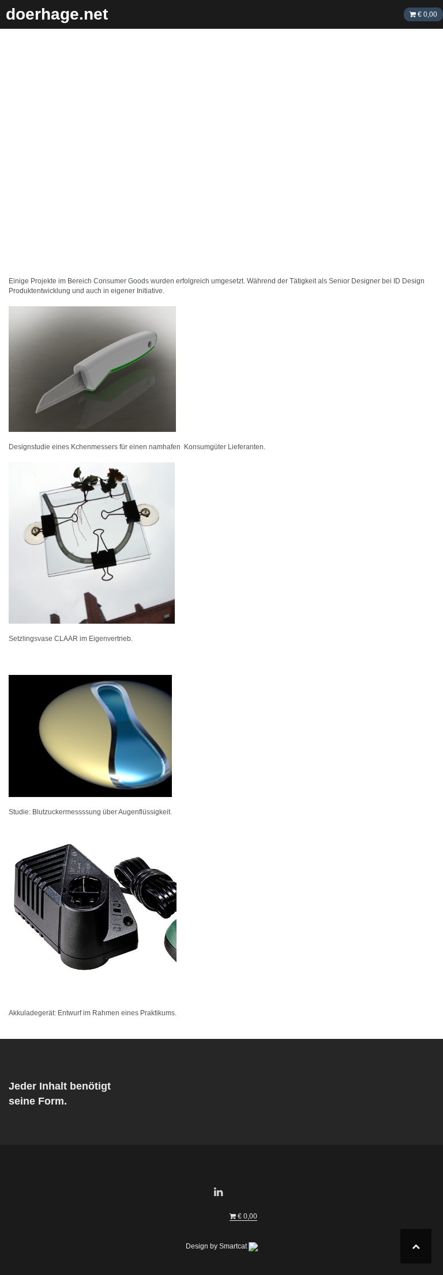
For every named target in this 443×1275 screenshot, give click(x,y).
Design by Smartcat (217, 1246)
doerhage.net (57, 14)
